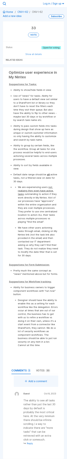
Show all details (33, 54)
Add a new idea (12, 15)
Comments (20, 370)
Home (9, 11)
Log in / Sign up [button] (52, 3)
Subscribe (56, 16)
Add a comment (37, 381)
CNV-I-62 (23, 11)
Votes (42, 370)
